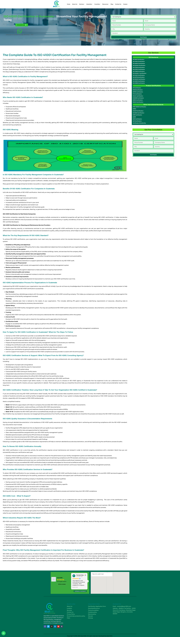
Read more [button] (75, 587)
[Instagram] (51, 626)
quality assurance (59, 209)
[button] (87, 581)
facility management (17, 247)
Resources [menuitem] (105, 4)
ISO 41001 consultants (35, 507)
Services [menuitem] (81, 4)
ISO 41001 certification (111, 61)
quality (52, 230)
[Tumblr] (61, 626)
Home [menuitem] (68, 4)
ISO (33, 72)
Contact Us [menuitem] (118, 4)
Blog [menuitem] (112, 4)
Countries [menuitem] (97, 4)
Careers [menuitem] (125, 4)
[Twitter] (48, 626)
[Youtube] (58, 626)
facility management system (39, 80)
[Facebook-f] (45, 626)
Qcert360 (122, 558)
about (10, 192)
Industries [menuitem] (89, 4)
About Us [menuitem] (74, 4)
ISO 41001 (27, 67)
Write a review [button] (62, 584)
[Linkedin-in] (55, 626)
